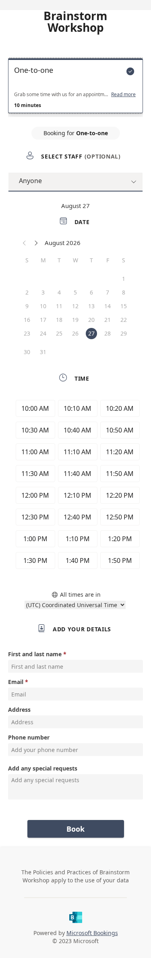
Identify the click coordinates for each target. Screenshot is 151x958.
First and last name (35, 654)
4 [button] (59, 292)
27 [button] (91, 333)
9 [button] (27, 306)
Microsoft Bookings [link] (92, 933)
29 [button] (123, 333)
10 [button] (43, 306)
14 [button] (107, 306)
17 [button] (43, 319)
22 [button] (123, 319)
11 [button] (59, 306)
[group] (75, 486)
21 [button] (107, 319)
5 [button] (75, 292)
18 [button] (59, 319)
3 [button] (43, 292)
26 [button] (75, 333)
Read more (123, 94)
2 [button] (27, 292)
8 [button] (123, 292)
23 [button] (27, 333)
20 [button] (91, 319)
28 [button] (107, 333)
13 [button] (91, 306)
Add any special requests (42, 768)
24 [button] (43, 333)
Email (15, 682)
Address (19, 709)
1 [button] (123, 278)
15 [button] (123, 306)
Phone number (29, 737)
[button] (24, 242)
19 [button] (75, 319)
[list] (75, 87)
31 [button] (43, 352)
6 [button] (91, 292)
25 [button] (59, 333)
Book (75, 829)
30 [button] (27, 352)
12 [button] (75, 306)
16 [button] (27, 319)
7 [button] (107, 292)
